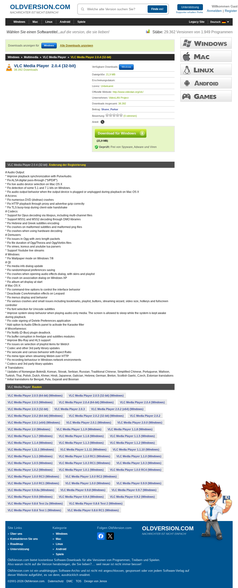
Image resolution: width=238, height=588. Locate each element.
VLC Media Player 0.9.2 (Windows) (132, 496)
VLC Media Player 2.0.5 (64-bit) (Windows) (35, 395)
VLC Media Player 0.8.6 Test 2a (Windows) (35, 503)
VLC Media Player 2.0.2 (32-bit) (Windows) (96, 416)
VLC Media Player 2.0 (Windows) (29, 429)
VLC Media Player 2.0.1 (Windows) (88, 422)
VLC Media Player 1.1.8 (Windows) (130, 429)
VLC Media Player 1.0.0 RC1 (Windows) (33, 483)
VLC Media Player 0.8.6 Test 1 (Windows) (34, 510)
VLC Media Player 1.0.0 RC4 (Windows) (135, 469)
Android (65, 21)
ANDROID (206, 82)
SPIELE (206, 96)
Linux (49, 21)
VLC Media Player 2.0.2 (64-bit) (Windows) (35, 416)
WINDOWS (206, 43)
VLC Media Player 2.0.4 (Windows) (142, 402)
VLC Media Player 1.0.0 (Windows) (87, 483)
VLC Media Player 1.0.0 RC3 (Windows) (33, 476)
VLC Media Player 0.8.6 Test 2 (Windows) (95, 503)
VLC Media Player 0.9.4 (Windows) (81, 496)
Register (231, 11)
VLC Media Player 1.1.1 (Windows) (30, 456)
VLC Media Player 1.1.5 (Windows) (132, 436)
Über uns (16, 533)
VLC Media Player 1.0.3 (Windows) (138, 463)
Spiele (81, 21)
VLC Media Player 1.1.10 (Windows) (136, 449)
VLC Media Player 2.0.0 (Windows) (139, 422)
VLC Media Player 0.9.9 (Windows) (138, 483)
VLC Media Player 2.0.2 (145, 416)
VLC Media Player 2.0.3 (69, 409)
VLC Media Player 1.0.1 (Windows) (81, 469)
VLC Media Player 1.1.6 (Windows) (81, 436)
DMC (69, 581)
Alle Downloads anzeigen (76, 45)
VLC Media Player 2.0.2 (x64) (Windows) (117, 409)
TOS (78, 581)
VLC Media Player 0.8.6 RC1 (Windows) (93, 510)
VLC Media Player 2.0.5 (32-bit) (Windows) (96, 395)
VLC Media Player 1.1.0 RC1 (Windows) (84, 456)
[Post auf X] (102, 122)
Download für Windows (117, 133)
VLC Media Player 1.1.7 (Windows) (30, 436)
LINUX (206, 69)
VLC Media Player (54, 57)
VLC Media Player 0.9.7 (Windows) (134, 490)
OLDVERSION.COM (40, 6)
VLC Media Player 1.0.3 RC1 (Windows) (84, 463)
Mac (35, 21)
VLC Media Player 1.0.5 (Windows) (30, 463)
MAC (206, 56)
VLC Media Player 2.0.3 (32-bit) (28, 409)
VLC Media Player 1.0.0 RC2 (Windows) (91, 476)
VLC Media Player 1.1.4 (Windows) (30, 442)
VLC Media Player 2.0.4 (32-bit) (45, 65)
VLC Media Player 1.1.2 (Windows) (132, 442)
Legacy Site (197, 21)
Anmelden (214, 11)
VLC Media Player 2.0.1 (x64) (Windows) (34, 422)
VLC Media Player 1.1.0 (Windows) (138, 456)
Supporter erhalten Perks (189, 12)
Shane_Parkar (109, 109)
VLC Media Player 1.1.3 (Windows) (81, 442)
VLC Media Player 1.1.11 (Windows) (83, 449)
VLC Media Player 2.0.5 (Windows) (30, 402)
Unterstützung (190, 7)
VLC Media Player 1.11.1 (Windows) (31, 449)
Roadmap (16, 544)
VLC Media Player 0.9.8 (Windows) (82, 490)
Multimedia (31, 57)
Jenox (103, 581)
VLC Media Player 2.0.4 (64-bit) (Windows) (86, 402)
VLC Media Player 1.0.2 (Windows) (30, 469)
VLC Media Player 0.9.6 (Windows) (30, 496)
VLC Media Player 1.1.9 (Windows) (78, 429)
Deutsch (215, 21)
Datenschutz (56, 581)
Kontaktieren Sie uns (24, 539)
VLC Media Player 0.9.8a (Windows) (31, 490)
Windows (19, 21)
